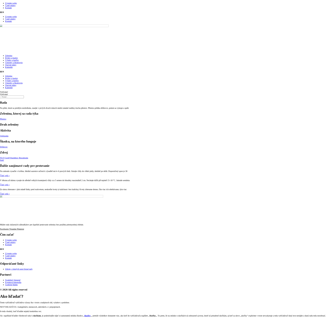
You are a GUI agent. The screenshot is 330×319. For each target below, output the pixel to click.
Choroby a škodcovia (14, 62)
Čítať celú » (5, 175)
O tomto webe (11, 3)
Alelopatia (4, 136)
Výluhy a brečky (12, 60)
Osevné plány (10, 65)
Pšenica (3, 119)
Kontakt (8, 8)
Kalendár (9, 67)
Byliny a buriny (11, 58)
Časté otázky (10, 5)
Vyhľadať (4, 92)
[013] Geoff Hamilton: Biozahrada (14, 158)
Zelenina (8, 56)
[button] (165, 12)
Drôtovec (4, 147)
